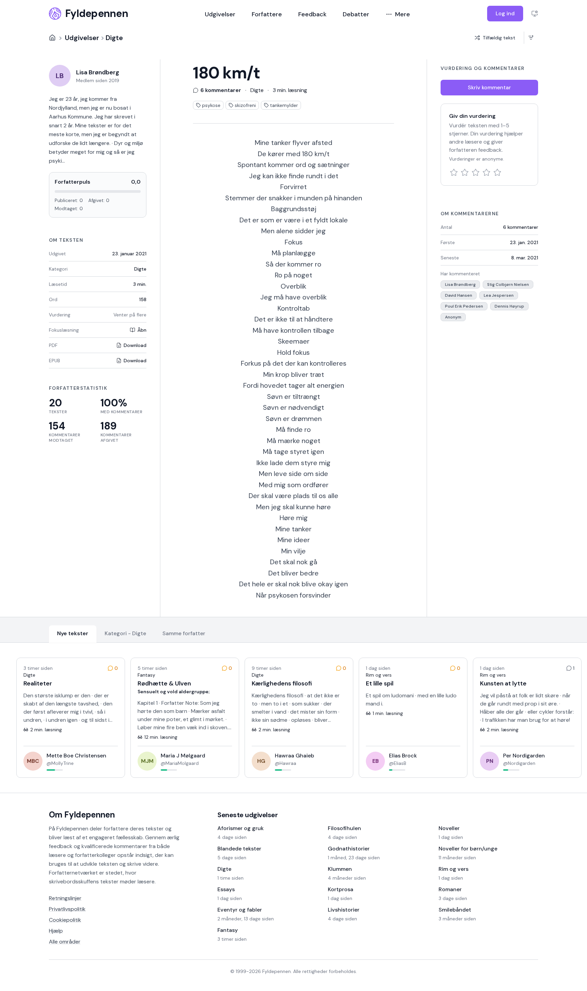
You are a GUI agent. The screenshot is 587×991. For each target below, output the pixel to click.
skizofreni (245, 105)
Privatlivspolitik (67, 909)
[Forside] (52, 37)
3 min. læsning (290, 90)
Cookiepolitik (65, 919)
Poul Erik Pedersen (464, 306)
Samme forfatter (183, 633)
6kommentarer (520, 227)
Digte (114, 37)
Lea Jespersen (499, 295)
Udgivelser (220, 14)
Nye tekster (72, 633)
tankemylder (284, 105)
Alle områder (65, 941)
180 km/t (226, 73)
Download (135, 345)
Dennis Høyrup (509, 306)
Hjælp (56, 930)
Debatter (356, 14)
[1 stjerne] (454, 172)
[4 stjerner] (486, 172)
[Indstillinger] (534, 13)
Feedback (312, 14)
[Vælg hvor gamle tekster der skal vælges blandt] (531, 38)
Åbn (141, 330)
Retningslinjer (65, 898)
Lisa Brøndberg (460, 284)
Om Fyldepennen (82, 814)
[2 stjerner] (464, 172)
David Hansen (458, 295)
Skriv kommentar (489, 87)
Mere (402, 14)
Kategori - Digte (125, 633)
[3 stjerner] (475, 172)
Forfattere (267, 14)
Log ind (505, 13)
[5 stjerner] (497, 172)
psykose (211, 105)
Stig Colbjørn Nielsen (508, 284)
